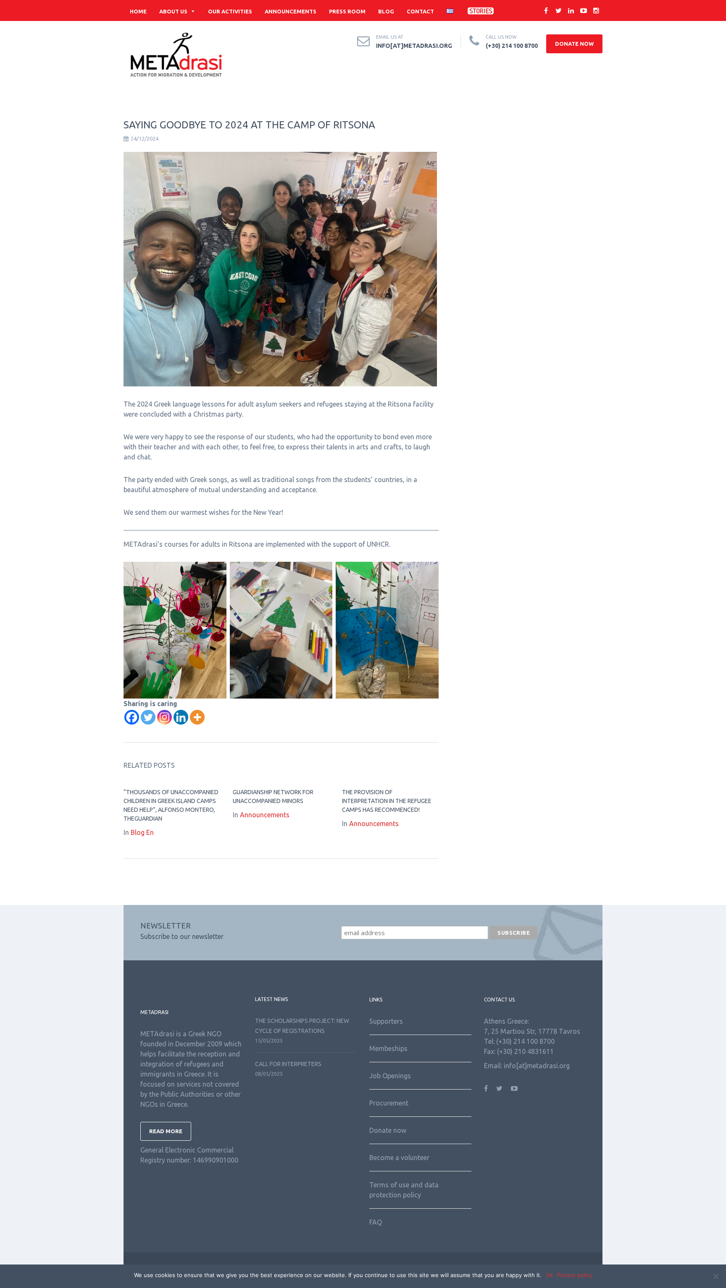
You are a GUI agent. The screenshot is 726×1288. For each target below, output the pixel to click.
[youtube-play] (583, 10)
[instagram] (596, 10)
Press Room (347, 11)
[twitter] (558, 10)
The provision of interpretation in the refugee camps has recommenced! (386, 801)
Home (138, 11)
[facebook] (545, 10)
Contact (420, 11)
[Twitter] (148, 717)
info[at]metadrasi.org (414, 45)
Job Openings (390, 1075)
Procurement (388, 1103)
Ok (549, 1275)
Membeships (388, 1048)
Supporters (386, 1021)
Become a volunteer (399, 1157)
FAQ (375, 1222)
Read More (165, 1131)
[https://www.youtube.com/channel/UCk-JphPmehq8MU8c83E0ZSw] (514, 1088)
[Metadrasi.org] (176, 55)
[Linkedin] (181, 717)
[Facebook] (131, 717)
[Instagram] (164, 717)
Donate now (387, 1130)
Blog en (142, 832)
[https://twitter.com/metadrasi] (499, 1088)
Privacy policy (574, 1275)
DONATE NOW (574, 44)
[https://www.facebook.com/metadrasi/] (486, 1088)
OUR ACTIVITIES (230, 11)
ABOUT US (173, 11)
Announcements (290, 11)
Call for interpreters (288, 1064)
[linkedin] (571, 10)
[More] (197, 717)
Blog (386, 11)
